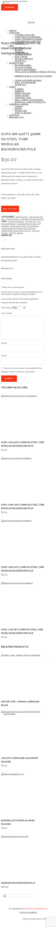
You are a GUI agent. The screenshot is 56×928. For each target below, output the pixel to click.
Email (4, 356)
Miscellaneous (12, 219)
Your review (7, 313)
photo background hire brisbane (24, 226)
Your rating (6, 308)
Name (4, 343)
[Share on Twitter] (7, 242)
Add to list (10, 209)
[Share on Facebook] (7, 239)
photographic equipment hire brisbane (18, 228)
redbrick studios (16, 233)
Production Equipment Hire (32, 219)
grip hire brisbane (16, 221)
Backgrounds (21, 217)
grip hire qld (30, 221)
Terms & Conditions (28, 912)
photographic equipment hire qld (16, 231)
